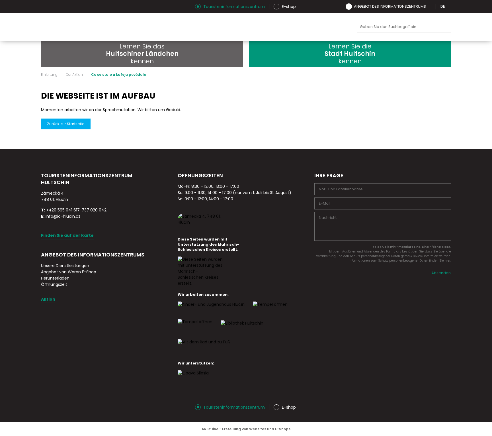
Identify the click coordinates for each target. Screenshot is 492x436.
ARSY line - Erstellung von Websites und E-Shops (246, 429)
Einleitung (49, 74)
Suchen (445, 27)
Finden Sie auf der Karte (67, 235)
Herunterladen (55, 278)
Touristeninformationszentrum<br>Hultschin (111, 27)
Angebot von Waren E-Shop (68, 272)
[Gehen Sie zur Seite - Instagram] (45, 6)
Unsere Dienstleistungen (65, 265)
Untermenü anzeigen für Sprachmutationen (449, 7)
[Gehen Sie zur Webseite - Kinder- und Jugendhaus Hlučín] (211, 309)
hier (447, 260)
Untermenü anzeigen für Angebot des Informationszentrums (430, 7)
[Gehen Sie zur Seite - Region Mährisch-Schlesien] (200, 283)
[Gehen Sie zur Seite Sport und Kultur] (270, 309)
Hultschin (305, 27)
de (442, 6)
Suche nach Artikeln (404, 26)
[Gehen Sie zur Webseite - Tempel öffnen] (195, 327)
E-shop (289, 6)
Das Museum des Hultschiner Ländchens (251, 27)
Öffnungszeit (54, 284)
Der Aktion (74, 74)
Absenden (441, 273)
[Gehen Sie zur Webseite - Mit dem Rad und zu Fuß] (204, 347)
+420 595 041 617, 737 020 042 (76, 210)
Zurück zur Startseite (66, 124)
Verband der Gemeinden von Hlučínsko (278, 27)
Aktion (48, 299)
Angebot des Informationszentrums (390, 6)
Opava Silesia (332, 27)
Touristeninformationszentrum (234, 6)
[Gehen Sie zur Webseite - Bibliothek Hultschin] (242, 328)
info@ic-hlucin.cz (63, 216)
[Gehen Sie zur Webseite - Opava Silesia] (193, 378)
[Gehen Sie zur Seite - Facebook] (55, 6)
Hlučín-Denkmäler (224, 27)
